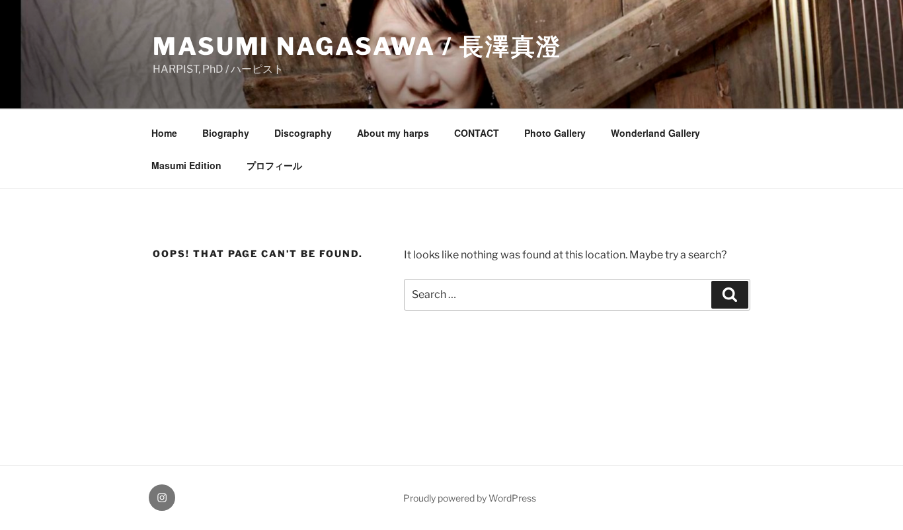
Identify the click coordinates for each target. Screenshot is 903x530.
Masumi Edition (186, 165)
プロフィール (274, 165)
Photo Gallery (555, 132)
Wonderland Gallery (655, 132)
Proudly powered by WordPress (469, 498)
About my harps (393, 132)
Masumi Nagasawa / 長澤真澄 (357, 46)
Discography (303, 132)
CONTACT (476, 132)
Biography (225, 132)
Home (164, 132)
